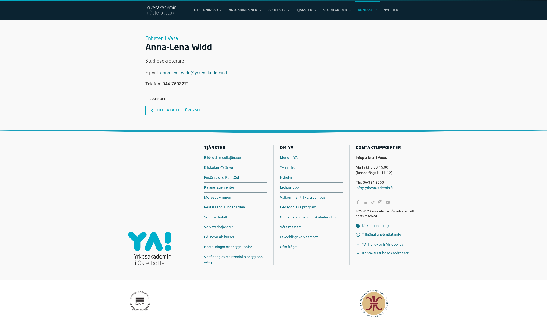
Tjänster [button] (304, 10)
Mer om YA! (289, 158)
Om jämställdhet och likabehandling (309, 217)
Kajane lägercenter (219, 187)
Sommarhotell (215, 217)
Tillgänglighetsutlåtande (381, 234)
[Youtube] (388, 202)
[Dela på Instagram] (380, 202)
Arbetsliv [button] (277, 10)
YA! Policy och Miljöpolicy (382, 244)
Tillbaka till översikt (179, 110)
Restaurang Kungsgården (224, 207)
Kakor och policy (375, 226)
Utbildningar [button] (206, 10)
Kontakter (367, 10)
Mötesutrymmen (217, 197)
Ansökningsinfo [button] (243, 10)
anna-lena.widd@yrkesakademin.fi (194, 72)
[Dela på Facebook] (358, 202)
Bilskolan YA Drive (218, 167)
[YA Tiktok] (373, 202)
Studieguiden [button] (335, 10)
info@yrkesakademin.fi (374, 188)
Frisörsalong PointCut (221, 177)
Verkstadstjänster (218, 227)
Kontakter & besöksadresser (385, 253)
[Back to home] (161, 10)
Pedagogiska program (298, 207)
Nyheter (391, 10)
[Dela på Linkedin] (365, 202)
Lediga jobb (289, 187)
